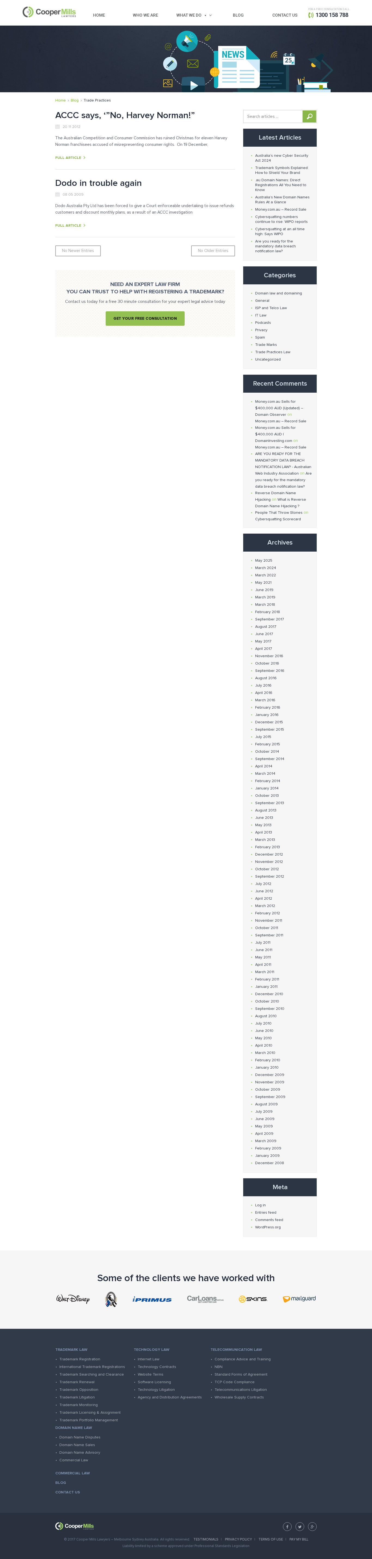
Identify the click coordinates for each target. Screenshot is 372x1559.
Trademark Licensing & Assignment (90, 1413)
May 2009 (264, 1126)
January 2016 (267, 715)
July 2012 (263, 884)
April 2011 (263, 965)
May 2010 (263, 1038)
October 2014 (267, 752)
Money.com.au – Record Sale (280, 209)
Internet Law (148, 1359)
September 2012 (269, 876)
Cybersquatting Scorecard (278, 519)
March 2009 (265, 1141)
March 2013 (265, 840)
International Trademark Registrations (92, 1367)
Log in (260, 1205)
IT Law (260, 315)
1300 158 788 (332, 15)
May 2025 (263, 560)
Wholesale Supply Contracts (239, 1397)
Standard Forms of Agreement (241, 1374)
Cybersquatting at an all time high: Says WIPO (280, 231)
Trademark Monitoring (78, 1405)
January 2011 (266, 987)
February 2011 (267, 979)
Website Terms (150, 1374)
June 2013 (264, 818)
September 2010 (269, 1009)
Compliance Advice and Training (243, 1359)
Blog (238, 15)
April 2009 (264, 1134)
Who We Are (145, 15)
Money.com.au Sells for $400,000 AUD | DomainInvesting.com (275, 434)
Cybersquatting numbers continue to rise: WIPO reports (281, 219)
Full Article (68, 158)
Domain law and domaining (278, 293)
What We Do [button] (189, 15)
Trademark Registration (79, 1359)
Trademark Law (71, 1350)
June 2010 (264, 1031)
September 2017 (269, 619)
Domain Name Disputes (79, 1437)
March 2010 (265, 1053)
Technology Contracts (157, 1367)
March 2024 (265, 568)
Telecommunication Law (236, 1350)
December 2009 (269, 1075)
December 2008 (269, 1163)
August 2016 (266, 678)
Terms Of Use (270, 1539)
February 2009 (268, 1148)
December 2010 (269, 994)
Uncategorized (268, 359)
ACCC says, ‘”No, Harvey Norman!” (125, 115)
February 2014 (267, 781)
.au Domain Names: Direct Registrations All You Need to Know (280, 185)
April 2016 (263, 693)
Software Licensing (154, 1382)
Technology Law (151, 1350)
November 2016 (269, 656)
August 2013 (265, 810)
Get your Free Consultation (145, 318)
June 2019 (264, 590)
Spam (260, 337)
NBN (218, 1367)
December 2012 (269, 854)
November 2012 (269, 862)
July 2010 (263, 1023)
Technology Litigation (156, 1390)
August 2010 (266, 1016)
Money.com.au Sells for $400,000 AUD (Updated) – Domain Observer (279, 408)
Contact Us (284, 15)
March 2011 (264, 972)
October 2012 (267, 869)
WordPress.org (268, 1227)
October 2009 (267, 1089)
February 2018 (267, 612)
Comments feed (269, 1220)
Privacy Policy (238, 1539)
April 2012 (263, 898)
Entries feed (265, 1212)
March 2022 (265, 575)
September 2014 (269, 759)
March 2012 (265, 906)
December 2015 (269, 722)
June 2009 (265, 1119)
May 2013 (263, 825)
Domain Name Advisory (79, 1453)
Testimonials (205, 1539)
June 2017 (264, 634)
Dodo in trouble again (98, 183)
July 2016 (263, 685)
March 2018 (265, 605)
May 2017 (263, 641)
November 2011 (268, 921)
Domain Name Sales (77, 1445)
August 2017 (265, 627)
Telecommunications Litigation (241, 1390)
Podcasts (263, 323)
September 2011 (269, 935)
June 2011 (263, 950)
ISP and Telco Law (271, 308)
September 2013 (269, 803)
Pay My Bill (298, 1539)
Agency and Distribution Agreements (170, 1397)
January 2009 (267, 1156)
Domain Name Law (73, 1428)
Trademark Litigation (77, 1397)
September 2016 (269, 671)
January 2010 (267, 1067)
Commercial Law (73, 1460)
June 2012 (264, 891)
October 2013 (267, 796)
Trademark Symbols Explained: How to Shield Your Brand (282, 170)
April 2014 (263, 766)
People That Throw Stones (279, 513)
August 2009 (266, 1104)
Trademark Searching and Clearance (91, 1374)
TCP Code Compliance (235, 1382)
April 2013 (263, 832)
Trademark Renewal (76, 1382)
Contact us (67, 1492)
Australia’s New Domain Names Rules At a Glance (282, 199)
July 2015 (263, 737)
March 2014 (265, 774)
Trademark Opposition (78, 1390)
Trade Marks (266, 345)
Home (99, 15)
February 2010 (267, 1060)
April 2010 (263, 1045)
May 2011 (263, 957)
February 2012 (267, 913)
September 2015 (269, 729)
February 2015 (267, 744)
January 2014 (267, 788)
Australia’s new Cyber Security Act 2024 (281, 158)
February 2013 (267, 847)
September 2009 (270, 1097)
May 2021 (263, 583)
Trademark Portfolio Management (88, 1420)
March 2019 (265, 597)
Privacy (261, 330)
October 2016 (267, 663)
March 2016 (265, 700)
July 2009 (264, 1112)
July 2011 (262, 943)
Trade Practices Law (272, 352)
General (262, 301)
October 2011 (266, 928)
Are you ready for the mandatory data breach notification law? (275, 246)
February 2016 (267, 707)
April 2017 (263, 649)
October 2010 (267, 1001)
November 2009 (269, 1082)
